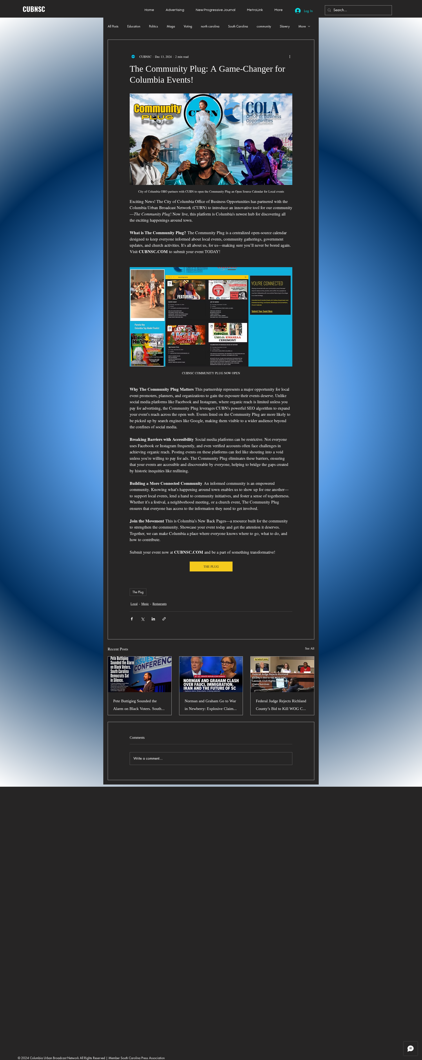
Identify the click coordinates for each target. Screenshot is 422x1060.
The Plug (138, 592)
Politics (153, 26)
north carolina (210, 26)
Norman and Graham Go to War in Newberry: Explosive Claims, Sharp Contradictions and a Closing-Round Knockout (210, 705)
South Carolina (238, 26)
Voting (188, 26)
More (302, 26)
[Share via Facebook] (132, 619)
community (264, 26)
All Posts (113, 26)
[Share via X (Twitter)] (142, 619)
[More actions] (289, 56)
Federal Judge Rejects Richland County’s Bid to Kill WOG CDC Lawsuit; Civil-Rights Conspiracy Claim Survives (282, 705)
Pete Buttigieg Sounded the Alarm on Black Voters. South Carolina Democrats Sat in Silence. (137, 705)
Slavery (285, 26)
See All (309, 648)
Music (145, 604)
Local (134, 604)
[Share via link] (164, 619)
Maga (171, 26)
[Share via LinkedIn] (153, 619)
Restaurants (160, 604)
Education (133, 26)
